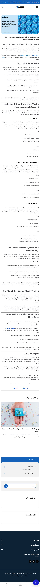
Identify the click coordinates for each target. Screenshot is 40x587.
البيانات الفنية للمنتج (29, 473)
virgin (21, 55)
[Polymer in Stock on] (30, 561)
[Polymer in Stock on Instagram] (33, 561)
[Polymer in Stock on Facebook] (37, 561)
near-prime (26, 55)
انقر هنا (37, 556)
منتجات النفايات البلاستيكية (27, 469)
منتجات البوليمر (30, 466)
